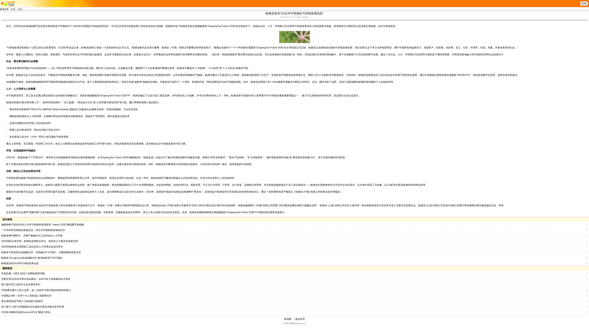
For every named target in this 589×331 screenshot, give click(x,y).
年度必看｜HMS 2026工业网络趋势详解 (23, 273)
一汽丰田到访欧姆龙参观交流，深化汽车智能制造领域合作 (33, 230)
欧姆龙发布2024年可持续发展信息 (20, 263)
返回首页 (300, 319)
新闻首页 (4, 9)
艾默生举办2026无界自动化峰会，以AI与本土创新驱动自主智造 (35, 279)
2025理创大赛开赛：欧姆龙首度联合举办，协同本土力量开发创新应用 (39, 241)
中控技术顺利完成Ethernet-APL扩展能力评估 (25, 312)
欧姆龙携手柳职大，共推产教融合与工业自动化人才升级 (32, 235)
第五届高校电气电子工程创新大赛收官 (22, 301)
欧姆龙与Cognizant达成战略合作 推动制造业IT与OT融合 (32, 258)
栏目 (13, 9)
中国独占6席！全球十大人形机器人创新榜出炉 (26, 295)
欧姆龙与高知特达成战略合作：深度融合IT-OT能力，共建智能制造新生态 (41, 252)
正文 (20, 9)
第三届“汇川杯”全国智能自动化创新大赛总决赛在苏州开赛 (32, 306)
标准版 (287, 319)
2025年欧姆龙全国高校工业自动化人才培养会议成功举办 (32, 246)
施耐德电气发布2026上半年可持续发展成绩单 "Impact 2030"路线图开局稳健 (42, 224)
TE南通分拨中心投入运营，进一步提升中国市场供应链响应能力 (36, 290)
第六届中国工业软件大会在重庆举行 (20, 284)
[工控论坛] (8, 3)
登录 (583, 3)
